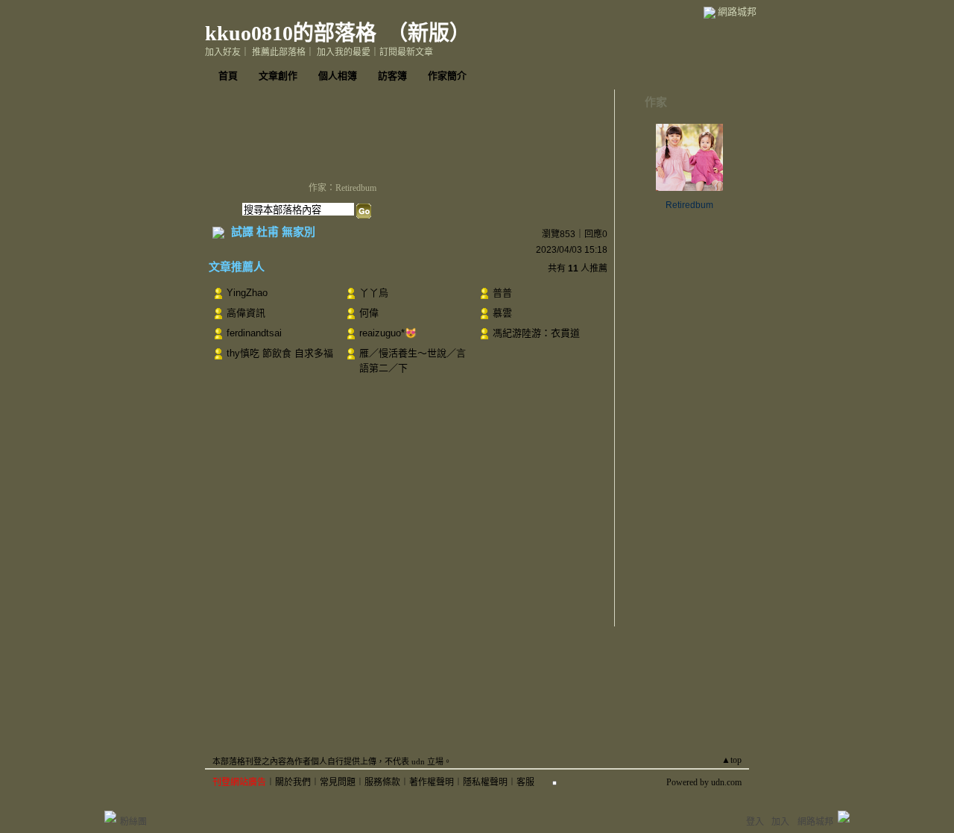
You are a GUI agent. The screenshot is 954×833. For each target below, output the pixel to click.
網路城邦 (737, 11)
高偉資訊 (246, 312)
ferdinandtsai (254, 333)
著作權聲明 (431, 782)
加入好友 (223, 52)
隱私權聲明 (485, 782)
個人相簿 (337, 75)
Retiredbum (689, 205)
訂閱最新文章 (406, 52)
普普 (502, 292)
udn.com (726, 782)
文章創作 (278, 75)
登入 (755, 822)
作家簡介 (447, 75)
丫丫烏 (373, 292)
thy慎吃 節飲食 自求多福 (280, 353)
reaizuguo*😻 (388, 333)
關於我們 (293, 782)
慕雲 (502, 312)
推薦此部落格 (279, 52)
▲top (731, 760)
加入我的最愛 (343, 52)
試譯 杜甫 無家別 (273, 231)
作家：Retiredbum (342, 188)
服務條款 (382, 782)
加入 (780, 822)
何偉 (369, 312)
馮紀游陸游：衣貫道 (536, 333)
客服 (525, 782)
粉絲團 (133, 822)
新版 (428, 33)
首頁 (228, 75)
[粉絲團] (110, 817)
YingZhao (247, 292)
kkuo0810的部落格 (290, 33)
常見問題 (338, 782)
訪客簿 (392, 75)
